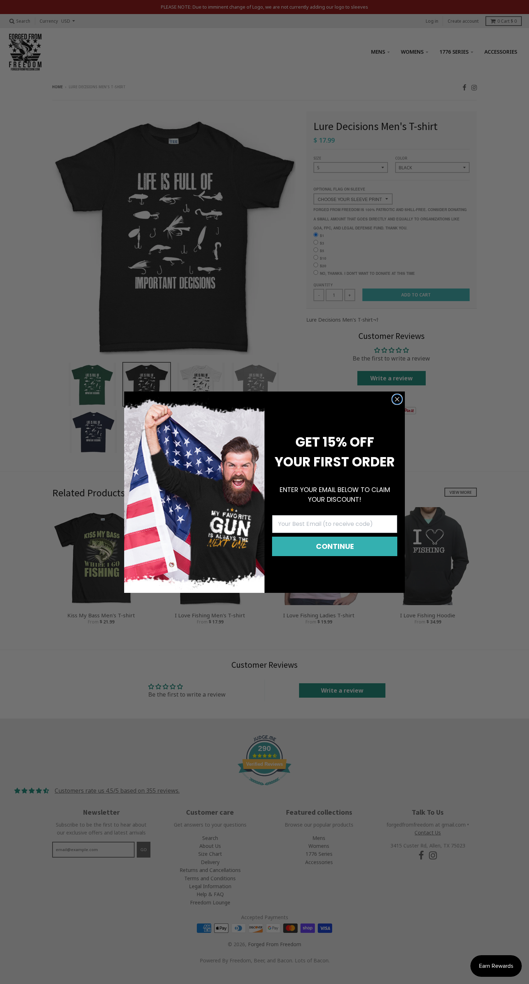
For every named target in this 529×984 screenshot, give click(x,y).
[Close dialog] (397, 399)
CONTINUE (335, 546)
